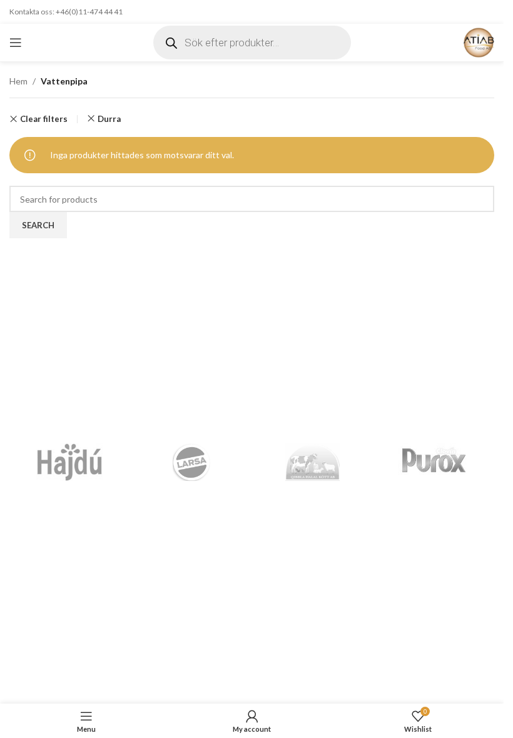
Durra (109, 119)
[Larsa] (191, 462)
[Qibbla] (312, 462)
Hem (18, 81)
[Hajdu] (70, 462)
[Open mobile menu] (15, 42)
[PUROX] (433, 462)
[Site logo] (478, 41)
